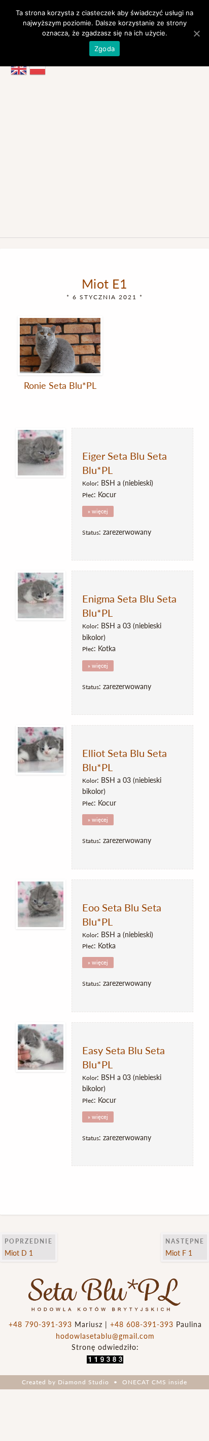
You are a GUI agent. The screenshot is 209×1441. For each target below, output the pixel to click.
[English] (20, 67)
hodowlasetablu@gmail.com (105, 1336)
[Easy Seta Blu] (44, 1047)
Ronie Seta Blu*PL (60, 385)
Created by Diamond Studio (65, 1382)
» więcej (98, 511)
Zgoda (104, 49)
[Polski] (38, 67)
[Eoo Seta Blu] (44, 904)
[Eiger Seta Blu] (44, 452)
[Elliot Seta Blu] (44, 750)
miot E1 (105, 283)
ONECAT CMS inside (154, 1382)
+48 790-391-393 (40, 1324)
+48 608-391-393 (141, 1324)
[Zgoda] (196, 33)
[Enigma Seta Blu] (44, 595)
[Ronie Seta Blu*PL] (60, 345)
